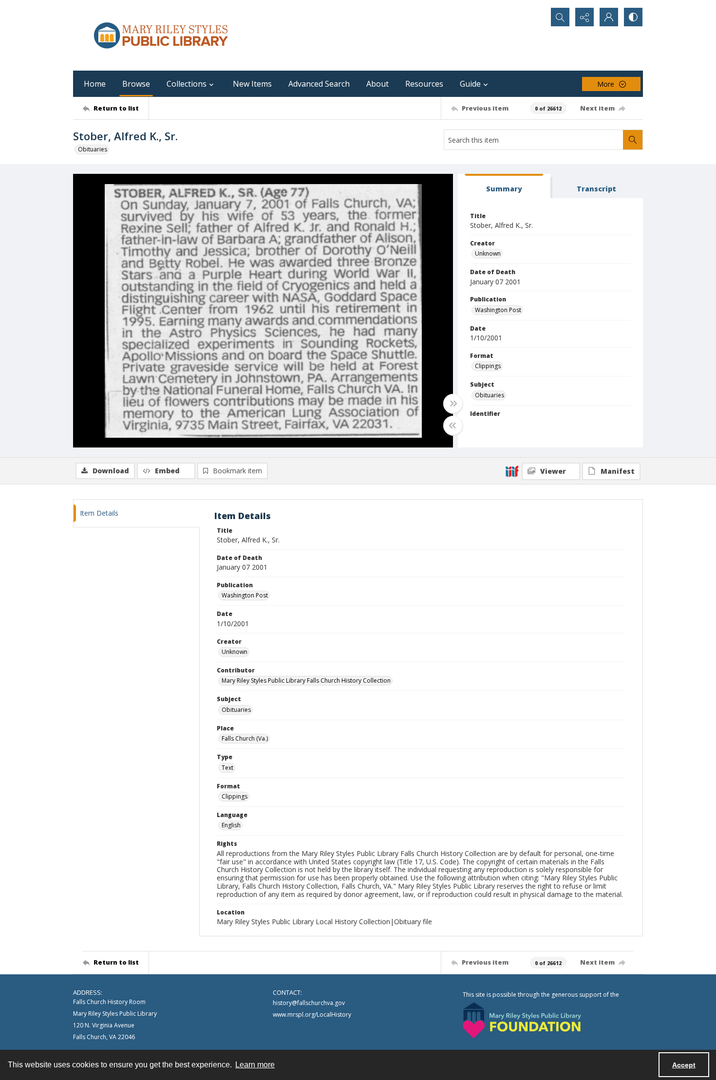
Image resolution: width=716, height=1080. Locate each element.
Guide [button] (470, 83)
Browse (136, 83)
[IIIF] (512, 471)
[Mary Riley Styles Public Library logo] (161, 35)
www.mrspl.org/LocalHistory (312, 1014)
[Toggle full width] (453, 403)
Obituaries (92, 149)
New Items (252, 83)
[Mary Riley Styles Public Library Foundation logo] (522, 1020)
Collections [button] (187, 83)
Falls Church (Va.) (245, 738)
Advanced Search (319, 83)
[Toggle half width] (453, 425)
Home (95, 83)
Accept (684, 1065)
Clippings (488, 366)
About (377, 83)
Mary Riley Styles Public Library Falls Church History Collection (306, 680)
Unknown (488, 253)
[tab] (504, 186)
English (231, 825)
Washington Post (498, 310)
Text (227, 767)
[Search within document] (632, 139)
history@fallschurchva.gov (309, 1003)
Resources (424, 83)
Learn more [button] (255, 1065)
